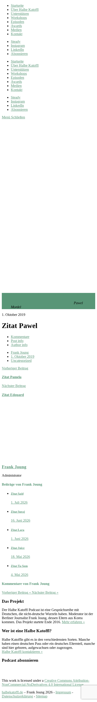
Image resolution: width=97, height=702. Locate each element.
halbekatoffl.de (12, 692)
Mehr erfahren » (73, 622)
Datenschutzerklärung (17, 696)
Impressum (63, 692)
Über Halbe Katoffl (25, 9)
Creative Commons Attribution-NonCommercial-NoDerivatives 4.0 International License (45, 682)
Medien (16, 30)
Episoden (17, 22)
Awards (16, 26)
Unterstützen (20, 14)
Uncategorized (21, 360)
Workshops (19, 18)
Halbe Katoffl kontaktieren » (22, 652)
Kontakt (16, 34)
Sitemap (41, 696)
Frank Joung (20, 352)
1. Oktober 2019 (22, 356)
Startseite (17, 5)
